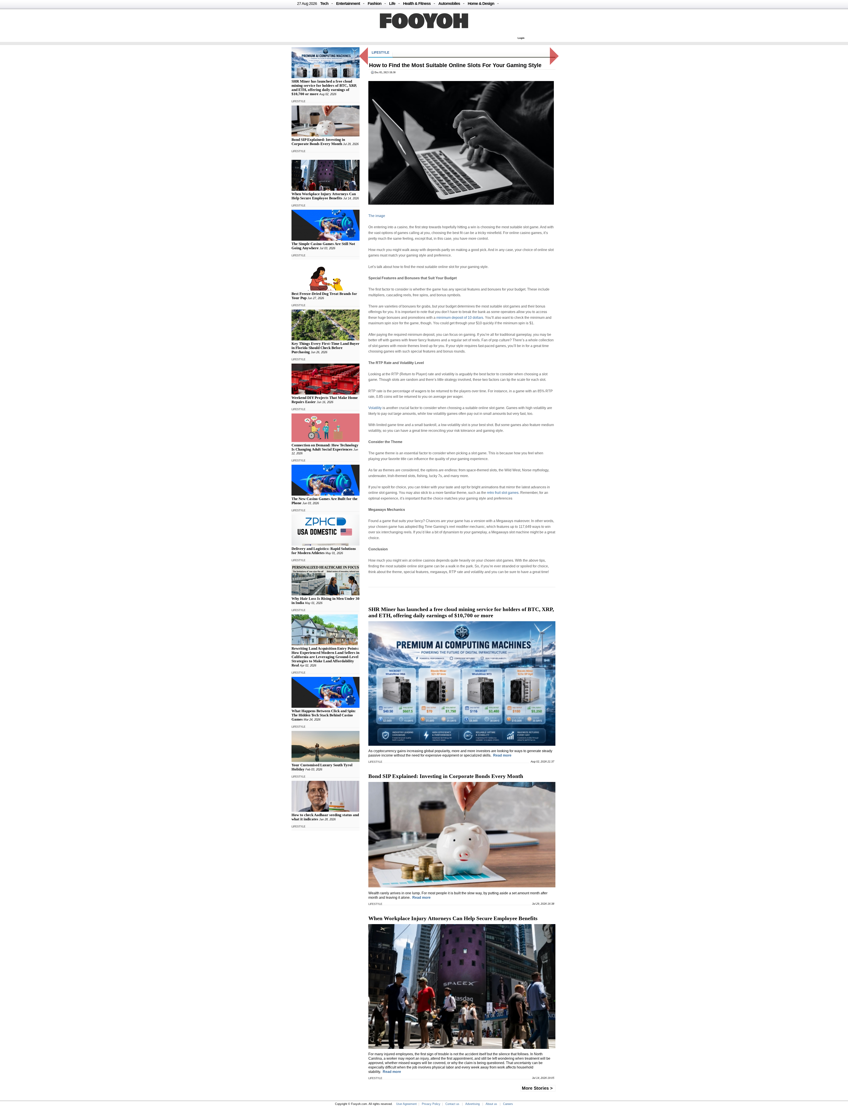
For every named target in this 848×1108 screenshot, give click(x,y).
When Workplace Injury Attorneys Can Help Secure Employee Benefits (324, 196)
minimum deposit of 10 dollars (459, 317)
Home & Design (481, 3)
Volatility (375, 408)
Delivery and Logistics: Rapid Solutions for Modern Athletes (324, 551)
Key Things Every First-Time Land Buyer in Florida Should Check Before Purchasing (326, 348)
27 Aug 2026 (307, 3)
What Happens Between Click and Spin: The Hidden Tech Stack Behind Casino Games (324, 715)
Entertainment (348, 3)
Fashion (374, 3)
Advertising (472, 1104)
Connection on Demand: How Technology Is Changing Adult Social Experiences (325, 447)
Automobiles (449, 3)
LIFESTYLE (298, 101)
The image (376, 216)
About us (491, 1104)
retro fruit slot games (503, 493)
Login (521, 38)
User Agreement (406, 1104)
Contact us (452, 1104)
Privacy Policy (431, 1104)
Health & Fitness (417, 3)
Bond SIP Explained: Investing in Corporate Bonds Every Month (318, 142)
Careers (508, 1104)
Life (392, 3)
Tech (324, 3)
